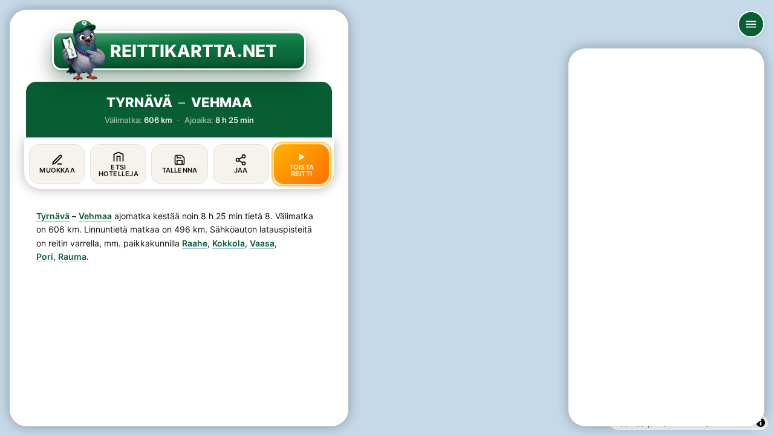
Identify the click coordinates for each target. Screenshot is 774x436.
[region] (387, 218)
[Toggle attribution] (760, 422)
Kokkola (228, 243)
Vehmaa (95, 216)
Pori (44, 256)
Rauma (72, 256)
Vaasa (262, 243)
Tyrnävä (53, 216)
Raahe (194, 243)
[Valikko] (751, 24)
